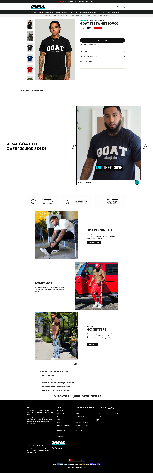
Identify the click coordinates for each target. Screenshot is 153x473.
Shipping (79, 419)
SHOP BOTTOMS (94, 242)
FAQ (77, 414)
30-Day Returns (86, 61)
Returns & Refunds (82, 422)
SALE (109, 12)
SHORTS (93, 12)
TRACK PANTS (101, 12)
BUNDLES (64, 12)
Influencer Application (83, 425)
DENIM (58, 12)
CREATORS (115, 12)
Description (85, 51)
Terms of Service (81, 428)
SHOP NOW (92, 344)
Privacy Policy (80, 431)
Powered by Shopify (81, 467)
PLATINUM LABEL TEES (82, 12)
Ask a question (86, 66)
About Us (79, 411)
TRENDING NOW (49, 12)
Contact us (80, 416)
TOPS (71, 12)
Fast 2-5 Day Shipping (88, 56)
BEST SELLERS (38, 12)
